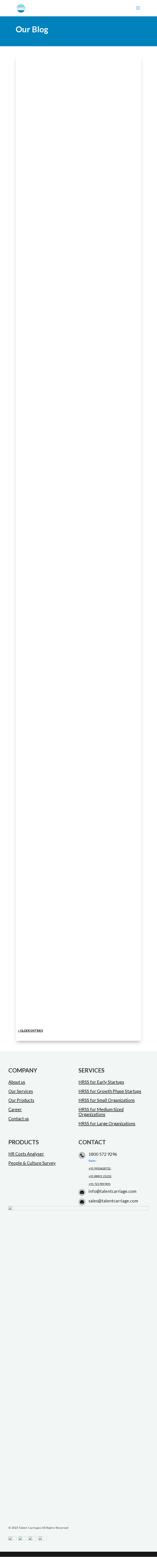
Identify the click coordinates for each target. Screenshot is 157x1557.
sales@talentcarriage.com (113, 1200)
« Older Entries (30, 1030)
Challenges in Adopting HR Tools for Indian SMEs (71, 615)
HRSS (68, 164)
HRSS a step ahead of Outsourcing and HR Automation (77, 556)
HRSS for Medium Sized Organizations (101, 1112)
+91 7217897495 (100, 1184)
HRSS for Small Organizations (106, 1100)
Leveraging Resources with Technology (62, 425)
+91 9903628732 (100, 1168)
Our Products (21, 1100)
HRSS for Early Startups (101, 1081)
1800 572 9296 (103, 1154)
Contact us (18, 1118)
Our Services (20, 1091)
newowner (33, 164)
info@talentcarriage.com (112, 1191)
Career (15, 1109)
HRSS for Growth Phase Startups (109, 1091)
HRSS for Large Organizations (106, 1123)
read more (32, 183)
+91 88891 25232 (100, 1176)
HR (64, 623)
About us (16, 1081)
